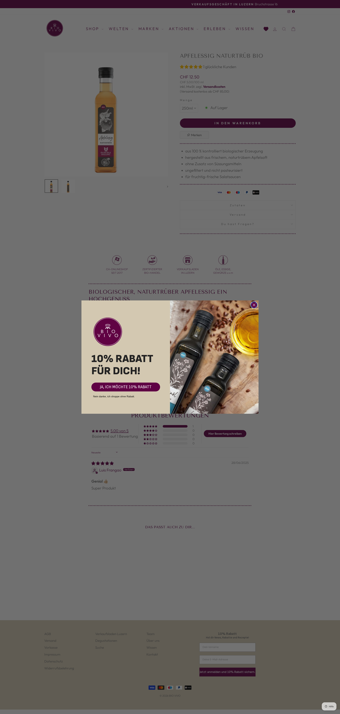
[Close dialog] (254, 305)
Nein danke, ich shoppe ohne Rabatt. (114, 396)
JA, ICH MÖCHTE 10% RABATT (126, 387)
